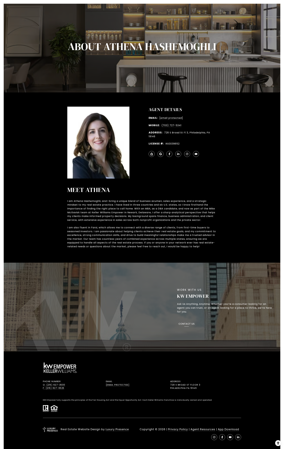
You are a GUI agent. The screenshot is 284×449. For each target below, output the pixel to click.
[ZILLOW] (152, 154)
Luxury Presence (117, 429)
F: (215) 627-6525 (53, 388)
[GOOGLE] (160, 154)
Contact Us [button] (187, 324)
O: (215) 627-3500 (54, 384)
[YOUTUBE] (196, 154)
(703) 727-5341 (171, 125)
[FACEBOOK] (169, 154)
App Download (228, 429)
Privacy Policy (178, 429)
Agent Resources (203, 429)
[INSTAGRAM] (187, 154)
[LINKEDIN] (178, 154)
